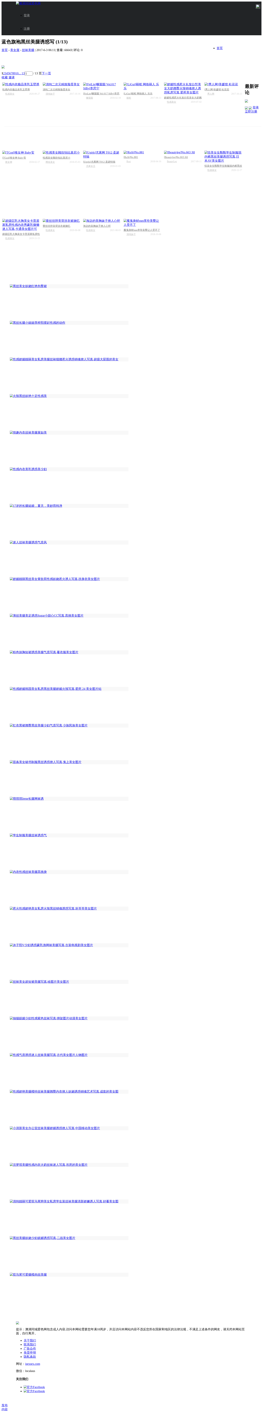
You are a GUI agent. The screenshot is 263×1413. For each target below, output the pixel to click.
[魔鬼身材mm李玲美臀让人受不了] (142, 223)
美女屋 (14, 50)
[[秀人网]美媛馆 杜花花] (223, 84)
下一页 (46, 73)
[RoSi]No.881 (131, 157)
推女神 (8, 162)
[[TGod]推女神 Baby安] (21, 153)
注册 (27, 28)
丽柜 (128, 98)
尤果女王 (90, 166)
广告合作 (30, 1348)
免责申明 (30, 1352)
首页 (220, 48)
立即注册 (251, 111)
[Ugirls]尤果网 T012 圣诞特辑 (99, 161)
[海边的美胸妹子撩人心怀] (102, 221)
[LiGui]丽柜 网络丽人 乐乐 (138, 93)
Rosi (128, 161)
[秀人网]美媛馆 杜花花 (216, 89)
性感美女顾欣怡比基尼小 (56, 157)
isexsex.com (32, 1363)
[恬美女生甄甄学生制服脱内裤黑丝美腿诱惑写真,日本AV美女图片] (223, 157)
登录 (27, 15)
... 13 (21, 73)
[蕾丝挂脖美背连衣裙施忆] (61, 221)
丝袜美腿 (28, 50)
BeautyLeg (172, 161)
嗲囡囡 (89, 98)
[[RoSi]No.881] (142, 152)
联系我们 (30, 1344)
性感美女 (9, 93)
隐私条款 (30, 1356)
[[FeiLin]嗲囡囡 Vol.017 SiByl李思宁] (102, 86)
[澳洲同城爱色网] (28, 3)
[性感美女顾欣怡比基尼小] (61, 153)
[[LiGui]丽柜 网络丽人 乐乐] (142, 86)
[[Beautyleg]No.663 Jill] (183, 152)
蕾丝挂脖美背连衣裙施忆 (56, 225)
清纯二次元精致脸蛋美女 (56, 89)
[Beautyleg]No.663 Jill (176, 157)
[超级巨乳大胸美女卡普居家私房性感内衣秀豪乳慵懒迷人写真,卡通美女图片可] (21, 225)
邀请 (11, 77)
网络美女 (50, 162)
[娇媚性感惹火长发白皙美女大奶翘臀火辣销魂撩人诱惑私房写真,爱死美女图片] (183, 88)
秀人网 (210, 93)
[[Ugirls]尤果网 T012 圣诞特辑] (102, 155)
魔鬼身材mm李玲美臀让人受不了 (142, 230)
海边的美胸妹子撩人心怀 (97, 225)
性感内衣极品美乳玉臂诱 (16, 89)
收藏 (5, 77)
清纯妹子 (50, 93)
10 (16, 73)
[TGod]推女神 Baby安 (14, 157)
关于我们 (30, 1340)
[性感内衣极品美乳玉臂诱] (21, 84)
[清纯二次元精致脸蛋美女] (61, 84)
